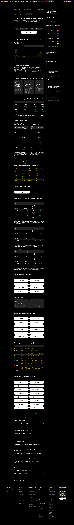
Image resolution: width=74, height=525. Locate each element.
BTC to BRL (29, 348)
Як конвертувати (35, 14)
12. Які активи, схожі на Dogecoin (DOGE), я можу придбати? (25, 458)
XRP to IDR (39, 358)
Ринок (16, 1)
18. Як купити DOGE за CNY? (19, 480)
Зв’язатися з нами (32, 504)
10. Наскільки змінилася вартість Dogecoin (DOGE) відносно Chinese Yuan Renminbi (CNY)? (27, 450)
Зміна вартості (42, 14)
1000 (16, 149)
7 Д (28, 46)
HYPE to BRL (29, 370)
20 (31, 137)
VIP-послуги (31, 507)
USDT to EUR (36, 353)
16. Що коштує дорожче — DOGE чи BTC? (21, 473)
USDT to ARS (22, 353)
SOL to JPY (42, 363)
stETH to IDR (39, 368)
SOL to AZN (26, 363)
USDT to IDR (39, 353)
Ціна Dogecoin (19, 5)
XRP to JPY (42, 358)
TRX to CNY (32, 365)
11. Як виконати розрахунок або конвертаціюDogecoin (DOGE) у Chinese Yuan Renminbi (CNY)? (27, 454)
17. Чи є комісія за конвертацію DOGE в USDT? (22, 476)
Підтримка (21, 498)
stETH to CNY (32, 368)
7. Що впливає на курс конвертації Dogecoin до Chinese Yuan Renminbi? (27, 436)
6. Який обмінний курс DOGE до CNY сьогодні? (22, 433)
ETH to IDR (39, 350)
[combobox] (24, 29)
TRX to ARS (22, 365)
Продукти (41, 487)
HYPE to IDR (39, 370)
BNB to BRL (29, 355)
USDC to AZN (26, 360)
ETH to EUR (36, 350)
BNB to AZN (26, 355)
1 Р (39, 46)
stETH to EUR (36, 368)
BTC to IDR (39, 348)
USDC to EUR (36, 360)
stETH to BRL (29, 368)
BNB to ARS (22, 355)
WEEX (15, 5)
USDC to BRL (29, 360)
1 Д (25, 46)
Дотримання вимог (32, 487)
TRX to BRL (29, 365)
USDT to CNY (32, 353)
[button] (11, 1)
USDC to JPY (42, 360)
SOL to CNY (32, 363)
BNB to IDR (39, 355)
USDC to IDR (39, 360)
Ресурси (50, 487)
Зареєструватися (62, 499)
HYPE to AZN (26, 370)
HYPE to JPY (42, 370)
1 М (31, 46)
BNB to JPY (42, 355)
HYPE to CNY (32, 370)
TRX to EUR (36, 365)
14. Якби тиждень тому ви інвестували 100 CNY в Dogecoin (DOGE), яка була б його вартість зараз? (27, 466)
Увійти (62, 1)
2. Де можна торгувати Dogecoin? (20, 420)
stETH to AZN (26, 368)
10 (15, 139)
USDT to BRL (29, 353)
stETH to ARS (22, 368)
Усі (42, 46)
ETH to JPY (42, 350)
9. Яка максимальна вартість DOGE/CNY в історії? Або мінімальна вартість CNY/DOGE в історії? (26, 445)
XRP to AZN (26, 358)
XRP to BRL (29, 358)
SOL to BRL (29, 363)
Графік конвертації (22, 14)
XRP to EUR (36, 358)
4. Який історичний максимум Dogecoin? (21, 426)
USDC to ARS (22, 360)
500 (31, 147)
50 (15, 144)
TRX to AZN (26, 365)
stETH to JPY (42, 368)
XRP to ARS (22, 358)
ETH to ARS (22, 350)
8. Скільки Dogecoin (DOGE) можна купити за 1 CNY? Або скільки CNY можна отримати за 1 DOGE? (27, 441)
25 (15, 142)
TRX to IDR (39, 365)
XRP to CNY (32, 358)
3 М (34, 46)
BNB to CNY (32, 355)
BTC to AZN (26, 348)
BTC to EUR (36, 348)
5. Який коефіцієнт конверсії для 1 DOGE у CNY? (23, 430)
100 (16, 147)
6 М (36, 46)
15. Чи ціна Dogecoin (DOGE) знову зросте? (22, 470)
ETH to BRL (29, 350)
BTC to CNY (32, 348)
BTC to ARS (22, 348)
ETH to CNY (32, 350)
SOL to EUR (36, 363)
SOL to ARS (22, 363)
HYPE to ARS (22, 370)
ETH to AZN (26, 350)
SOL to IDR (39, 363)
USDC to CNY (32, 360)
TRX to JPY (42, 365)
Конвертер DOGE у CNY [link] (27, 5)
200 (31, 144)
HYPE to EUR (36, 370)
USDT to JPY (42, 353)
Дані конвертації (29, 14)
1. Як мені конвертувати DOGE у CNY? (21, 417)
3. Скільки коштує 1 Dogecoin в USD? (21, 423)
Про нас (20, 487)
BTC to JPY (42, 348)
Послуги (40, 499)
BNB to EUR (36, 355)
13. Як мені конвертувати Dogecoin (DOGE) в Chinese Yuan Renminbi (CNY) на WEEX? (27, 462)
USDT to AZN (26, 353)
